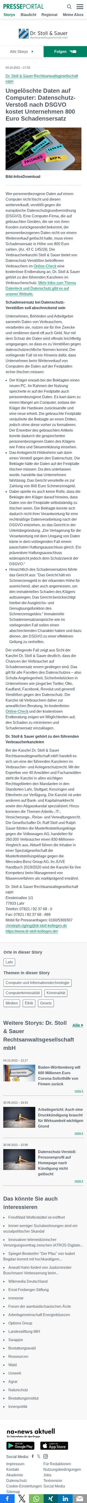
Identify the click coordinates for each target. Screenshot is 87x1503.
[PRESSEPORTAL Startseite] (23, 7)
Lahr (9, 962)
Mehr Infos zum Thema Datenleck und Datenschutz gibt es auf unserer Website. (41, 288)
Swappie (15, 1340)
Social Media (54, 1486)
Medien (12, 1003)
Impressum (15, 1464)
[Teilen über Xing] (51, 1498)
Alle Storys (19, 52)
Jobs (47, 1475)
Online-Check (45, 266)
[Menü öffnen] (80, 7)
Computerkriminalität (23, 993)
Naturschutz (18, 1390)
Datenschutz (16, 1481)
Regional (49, 15)
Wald (12, 1365)
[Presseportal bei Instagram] (44, 1456)
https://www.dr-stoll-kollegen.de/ (32, 931)
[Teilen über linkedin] (65, 1498)
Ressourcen (18, 1357)
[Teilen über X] (22, 1498)
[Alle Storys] (43, 42)
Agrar (12, 1382)
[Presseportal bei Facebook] (31, 1457)
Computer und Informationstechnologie (37, 983)
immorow (15, 1298)
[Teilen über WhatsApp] (36, 1498)
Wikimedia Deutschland (28, 1281)
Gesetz (46, 1003)
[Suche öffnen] (69, 7)
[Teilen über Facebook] (7, 1498)
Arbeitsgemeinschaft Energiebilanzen (39, 1315)
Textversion (52, 1481)
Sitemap (13, 1492)
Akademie (14, 1475)
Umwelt (14, 1373)
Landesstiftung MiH (24, 1331)
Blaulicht (28, 15)
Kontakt (12, 1469)
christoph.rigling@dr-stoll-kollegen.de (36, 926)
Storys (9, 15)
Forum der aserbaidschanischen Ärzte (39, 1306)
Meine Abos (73, 15)
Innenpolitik (17, 1407)
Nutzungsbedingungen (62, 1469)
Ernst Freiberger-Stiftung (28, 1290)
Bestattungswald (22, 1348)
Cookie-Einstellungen (24, 1486)
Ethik (29, 1003)
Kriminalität (56, 993)
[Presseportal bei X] (37, 1457)
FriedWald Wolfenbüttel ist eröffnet (36, 1217)
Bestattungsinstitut (23, 1398)
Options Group (20, 1323)
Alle (76, 1025)
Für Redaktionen (57, 1464)
